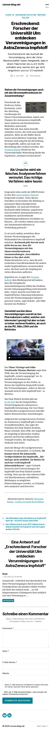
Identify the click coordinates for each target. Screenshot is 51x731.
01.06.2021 (10, 402)
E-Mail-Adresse (9, 662)
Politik (25, 18)
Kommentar (8, 628)
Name (5, 651)
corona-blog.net (11, 4)
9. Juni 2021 (19, 76)
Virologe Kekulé (13, 149)
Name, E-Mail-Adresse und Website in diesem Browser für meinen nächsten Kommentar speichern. (26, 686)
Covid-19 (9, 15)
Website (5, 673)
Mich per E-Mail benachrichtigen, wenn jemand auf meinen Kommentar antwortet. (24, 693)
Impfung (41, 15)
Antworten (8, 600)
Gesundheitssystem (25, 15)
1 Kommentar (34, 76)
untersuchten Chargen (27, 195)
